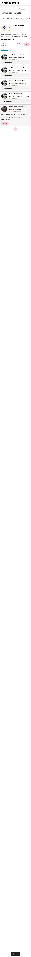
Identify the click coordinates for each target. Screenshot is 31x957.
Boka (26, 44)
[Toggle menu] (28, 2)
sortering (23, 9)
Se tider (4, 123)
